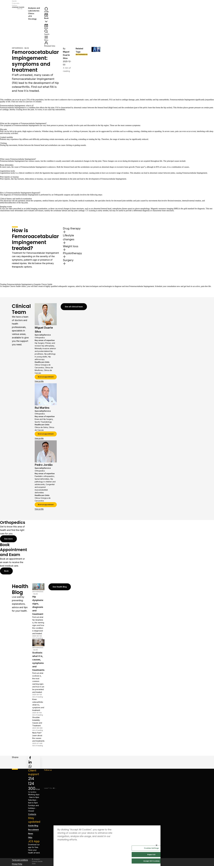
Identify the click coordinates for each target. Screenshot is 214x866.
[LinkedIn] (50, 781)
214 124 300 (31, 783)
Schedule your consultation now (167, 286)
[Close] (156, 845)
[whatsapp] (30, 766)
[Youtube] (50, 785)
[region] (107, 845)
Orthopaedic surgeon (62, 195)
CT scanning (91, 210)
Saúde (14, 1)
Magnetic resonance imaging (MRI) (165, 208)
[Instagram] (50, 777)
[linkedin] (30, 762)
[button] (34, 3)
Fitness (14, 5)
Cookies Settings (151, 848)
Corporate (15, 3)
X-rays (2, 208)
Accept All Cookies (151, 861)
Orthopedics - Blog (20, 48)
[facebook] (30, 758)
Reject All (151, 854)
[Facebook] (50, 773)
